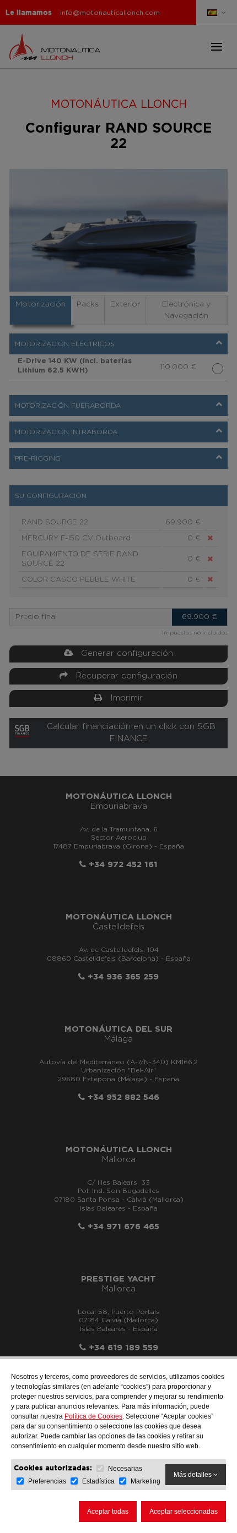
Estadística (98, 1481)
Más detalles (193, 1475)
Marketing (145, 1481)
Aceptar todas (107, 1511)
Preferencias (47, 1481)
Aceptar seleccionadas (183, 1511)
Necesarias (125, 1468)
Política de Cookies (93, 1416)
